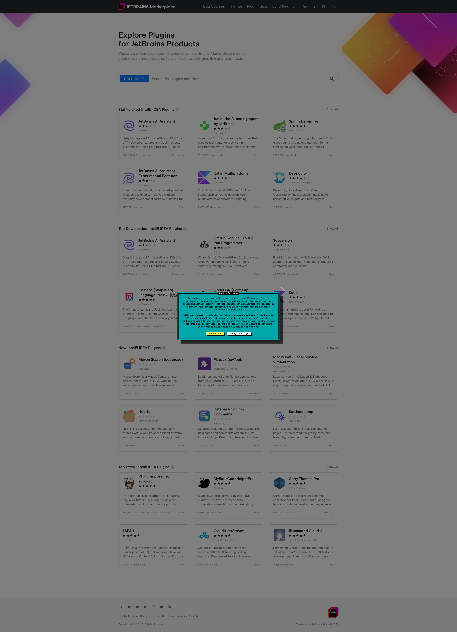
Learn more (235, 309)
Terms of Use (247, 321)
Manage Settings (239, 333)
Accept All (215, 333)
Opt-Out (253, 326)
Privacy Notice (220, 321)
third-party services (202, 324)
